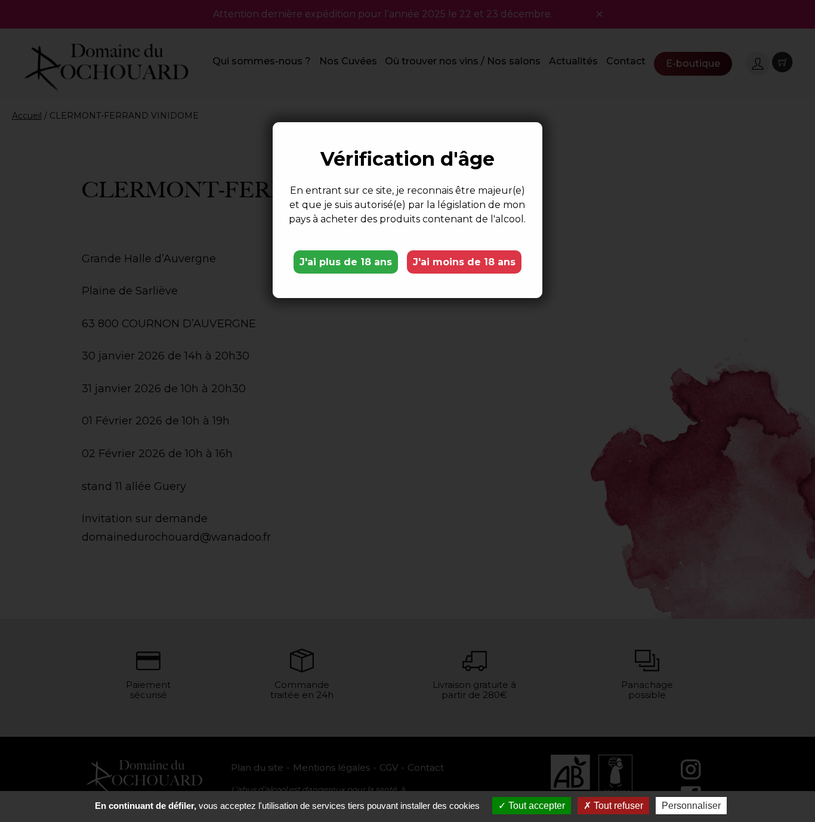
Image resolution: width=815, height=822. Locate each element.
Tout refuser (617, 806)
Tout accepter (535, 806)
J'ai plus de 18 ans (346, 262)
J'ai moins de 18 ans (464, 262)
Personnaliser (691, 806)
